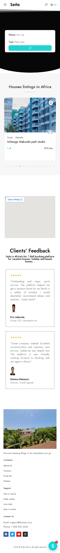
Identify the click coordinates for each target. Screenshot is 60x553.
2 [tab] (10, 166)
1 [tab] (6, 166)
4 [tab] (16, 166)
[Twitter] (12, 534)
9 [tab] (33, 166)
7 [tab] (26, 166)
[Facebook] (6, 534)
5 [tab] (20, 166)
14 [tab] (50, 166)
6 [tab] (23, 166)
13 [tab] (46, 166)
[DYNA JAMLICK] (31, 132)
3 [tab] (13, 166)
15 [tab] (53, 166)
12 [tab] (43, 166)
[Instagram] (25, 534)
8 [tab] (30, 166)
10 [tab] (36, 166)
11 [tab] (40, 166)
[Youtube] (18, 534)
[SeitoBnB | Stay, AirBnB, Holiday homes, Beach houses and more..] (15, 4)
